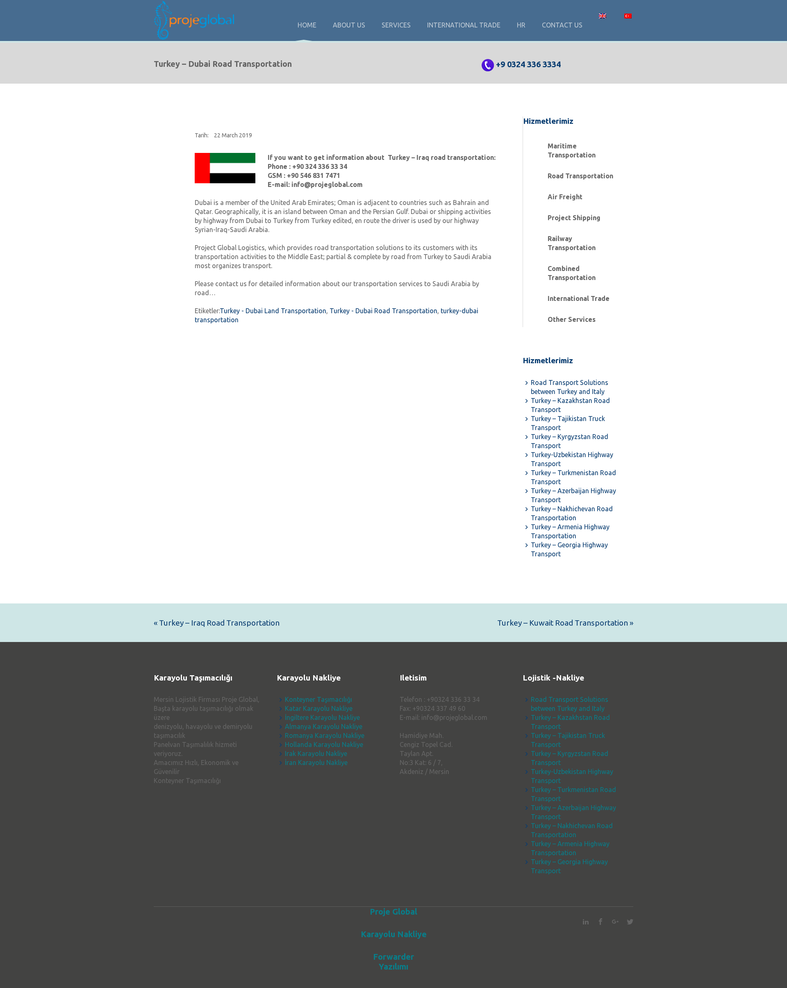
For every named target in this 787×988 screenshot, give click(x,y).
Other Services (572, 319)
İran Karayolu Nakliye (316, 762)
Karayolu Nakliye (394, 934)
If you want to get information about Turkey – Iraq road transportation (381, 157)
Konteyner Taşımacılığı (318, 699)
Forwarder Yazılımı (393, 961)
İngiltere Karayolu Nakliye (322, 717)
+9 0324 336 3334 (528, 64)
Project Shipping (574, 217)
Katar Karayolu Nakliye (319, 708)
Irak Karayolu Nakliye (316, 753)
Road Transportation (580, 176)
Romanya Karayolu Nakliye (324, 735)
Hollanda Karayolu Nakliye (324, 744)
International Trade (579, 298)
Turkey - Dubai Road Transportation (383, 310)
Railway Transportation (572, 243)
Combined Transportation (572, 273)
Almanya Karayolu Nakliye (323, 726)
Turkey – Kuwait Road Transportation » (565, 622)
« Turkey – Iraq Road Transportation (217, 622)
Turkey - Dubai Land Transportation (273, 310)
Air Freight (565, 196)
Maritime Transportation (572, 150)
